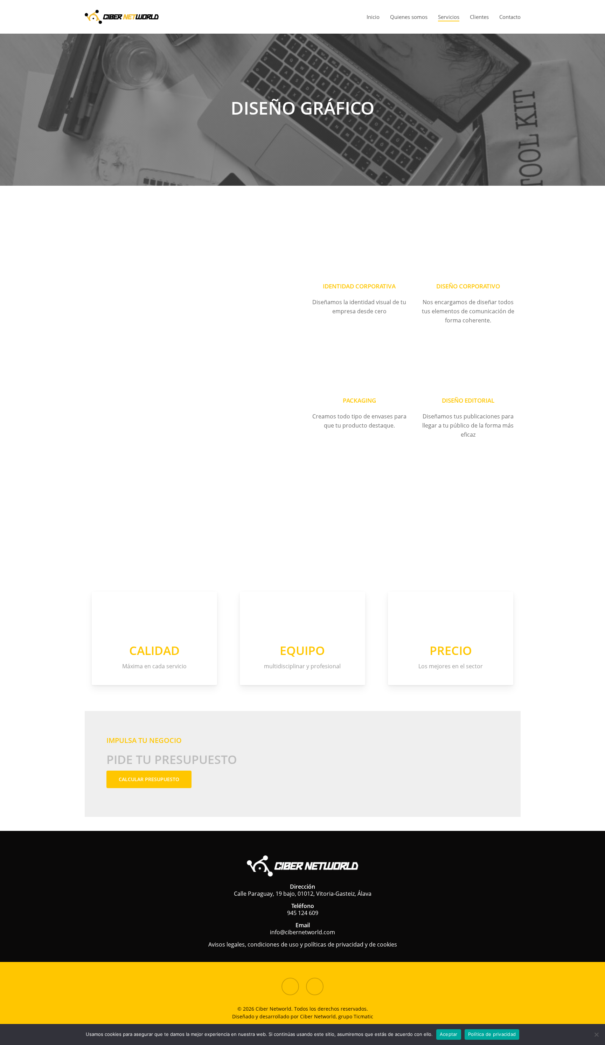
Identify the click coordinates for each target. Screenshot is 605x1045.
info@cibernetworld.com (302, 932)
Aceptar (449, 1034)
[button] (149, 779)
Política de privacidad (492, 1034)
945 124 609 (302, 913)
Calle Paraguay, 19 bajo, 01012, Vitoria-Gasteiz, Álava (302, 893)
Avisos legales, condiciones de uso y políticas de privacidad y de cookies (302, 944)
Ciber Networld (318, 1016)
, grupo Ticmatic (354, 1016)
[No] (596, 1034)
